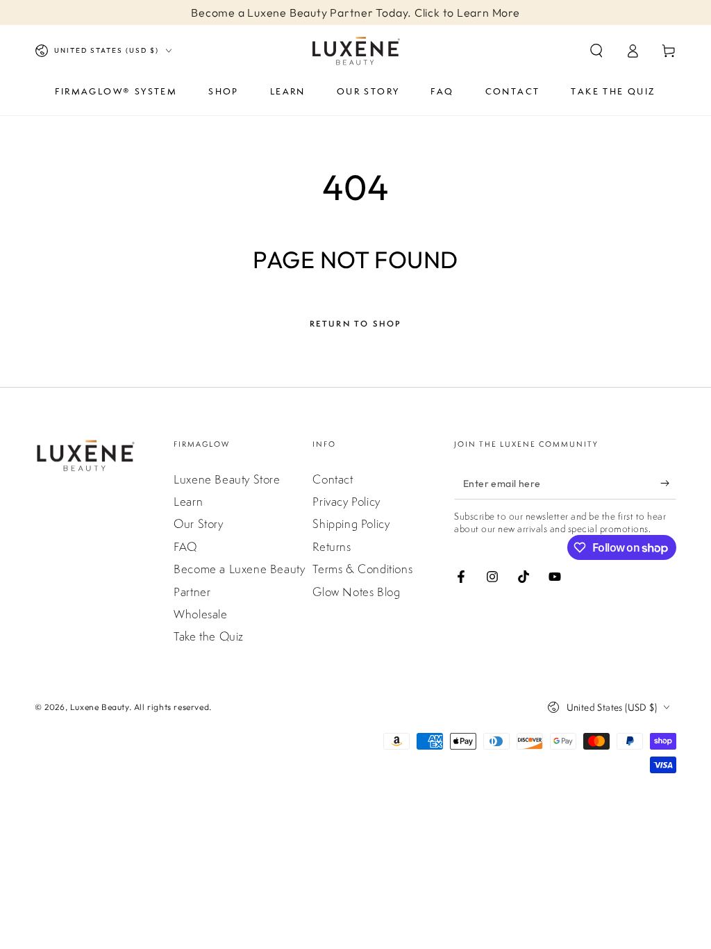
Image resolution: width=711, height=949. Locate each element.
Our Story (198, 523)
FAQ (185, 546)
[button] (596, 50)
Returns (331, 546)
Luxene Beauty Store (227, 479)
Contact (332, 479)
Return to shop (356, 323)
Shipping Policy (351, 523)
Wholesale (200, 614)
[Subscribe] (668, 483)
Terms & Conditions (362, 569)
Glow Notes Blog (356, 592)
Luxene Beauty (99, 707)
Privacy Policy (346, 501)
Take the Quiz (209, 636)
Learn (188, 501)
